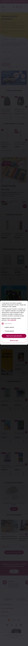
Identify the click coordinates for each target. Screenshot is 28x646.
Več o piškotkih (11, 320)
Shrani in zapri (14, 340)
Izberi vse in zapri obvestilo (14, 336)
